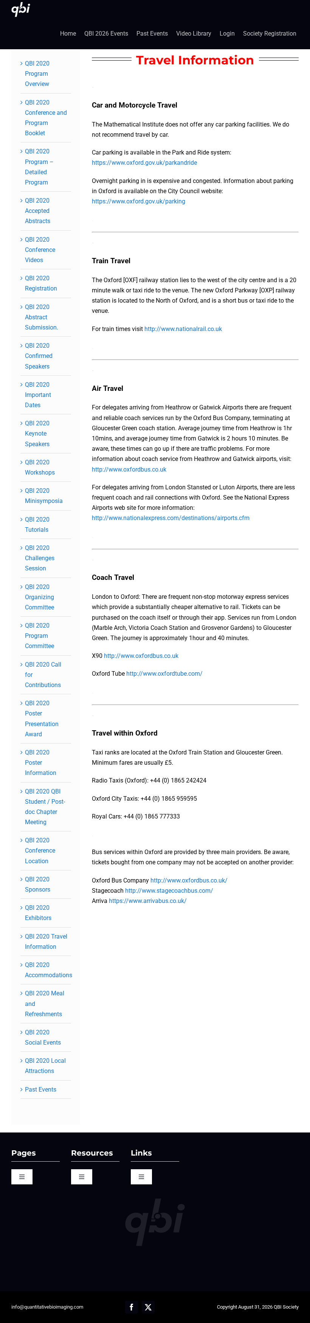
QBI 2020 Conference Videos (40, 250)
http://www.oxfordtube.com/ (164, 673)
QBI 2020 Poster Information (40, 762)
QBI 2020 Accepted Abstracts (37, 211)
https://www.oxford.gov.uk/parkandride (144, 162)
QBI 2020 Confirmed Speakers (39, 356)
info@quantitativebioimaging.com (47, 1307)
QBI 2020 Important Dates (38, 395)
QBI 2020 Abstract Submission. (41, 317)
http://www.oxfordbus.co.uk (129, 469)
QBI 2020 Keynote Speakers (37, 433)
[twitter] (148, 1307)
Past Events (40, 1089)
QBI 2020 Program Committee (39, 636)
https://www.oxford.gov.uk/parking (138, 201)
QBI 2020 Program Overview (37, 73)
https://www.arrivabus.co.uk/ (148, 900)
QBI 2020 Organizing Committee (39, 597)
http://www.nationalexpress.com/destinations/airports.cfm (171, 518)
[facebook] (131, 1307)
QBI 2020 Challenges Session (39, 558)
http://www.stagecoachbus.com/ (169, 890)
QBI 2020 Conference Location (40, 850)
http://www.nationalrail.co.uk (183, 329)
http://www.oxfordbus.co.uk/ (189, 880)
